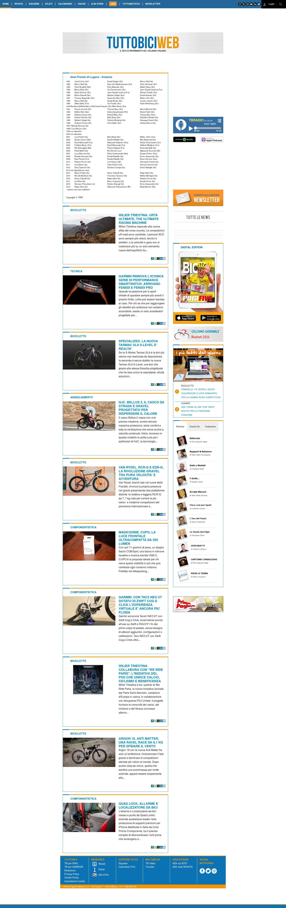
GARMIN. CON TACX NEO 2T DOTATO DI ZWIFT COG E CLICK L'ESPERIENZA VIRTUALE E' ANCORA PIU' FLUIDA (140, 604)
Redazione (70, 870)
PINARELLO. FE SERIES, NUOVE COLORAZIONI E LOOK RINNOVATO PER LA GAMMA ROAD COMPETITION (200, 393)
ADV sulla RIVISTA (182, 866)
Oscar (101, 869)
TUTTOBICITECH (131, 3)
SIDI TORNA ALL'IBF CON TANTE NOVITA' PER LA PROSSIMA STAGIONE (198, 410)
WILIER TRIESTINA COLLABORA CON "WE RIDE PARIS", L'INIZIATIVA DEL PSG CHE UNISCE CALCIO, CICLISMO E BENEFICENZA (141, 673)
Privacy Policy (71, 874)
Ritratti (101, 863)
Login (271, 3)
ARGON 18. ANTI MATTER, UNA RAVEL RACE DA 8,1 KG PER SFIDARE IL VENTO (141, 742)
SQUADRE (34, 3)
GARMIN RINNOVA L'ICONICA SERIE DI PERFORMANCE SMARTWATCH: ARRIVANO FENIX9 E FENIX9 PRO (141, 282)
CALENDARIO (65, 3)
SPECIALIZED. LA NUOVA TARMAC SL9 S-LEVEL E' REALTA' (138, 345)
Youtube (149, 866)
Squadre (123, 863)
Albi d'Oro (103, 874)
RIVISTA (19, 3)
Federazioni (210, 426)
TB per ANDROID (73, 866)
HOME (5, 3)
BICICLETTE (78, 210)
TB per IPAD (71, 863)
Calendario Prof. (127, 866)
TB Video (150, 863)
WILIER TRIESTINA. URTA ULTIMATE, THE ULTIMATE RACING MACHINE (139, 219)
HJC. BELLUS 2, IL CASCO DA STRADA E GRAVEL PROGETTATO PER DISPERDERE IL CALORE (141, 408)
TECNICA (76, 271)
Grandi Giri (195, 426)
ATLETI (48, 3)
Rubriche (180, 426)
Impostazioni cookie (74, 881)
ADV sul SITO (179, 863)
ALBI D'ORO (97, 3)
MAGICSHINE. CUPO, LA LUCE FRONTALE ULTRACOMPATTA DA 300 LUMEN (138, 538)
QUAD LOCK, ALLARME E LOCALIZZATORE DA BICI (138, 805)
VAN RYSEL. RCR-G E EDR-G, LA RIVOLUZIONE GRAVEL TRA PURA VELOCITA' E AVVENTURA (141, 473)
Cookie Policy (71, 877)
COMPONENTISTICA (83, 527)
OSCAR (81, 3)
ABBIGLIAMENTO (81, 397)
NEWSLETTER (152, 3)
